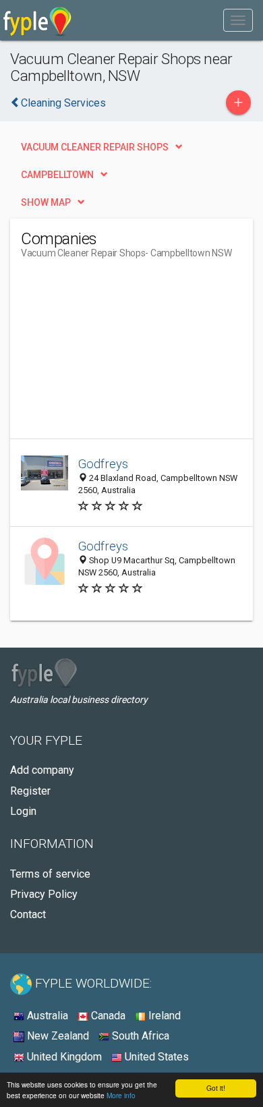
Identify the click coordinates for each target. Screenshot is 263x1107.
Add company (42, 770)
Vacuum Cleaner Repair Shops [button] (95, 147)
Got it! (215, 1088)
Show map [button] (46, 202)
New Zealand (56, 1035)
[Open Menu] (238, 20)
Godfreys (103, 464)
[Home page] (37, 20)
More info (121, 1095)
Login (23, 811)
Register (30, 791)
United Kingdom (63, 1056)
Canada (106, 1015)
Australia (46, 1015)
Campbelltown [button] (57, 174)
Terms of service (50, 874)
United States (155, 1056)
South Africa (139, 1035)
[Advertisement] (122, 354)
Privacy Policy (44, 894)
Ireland (163, 1015)
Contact (28, 914)
